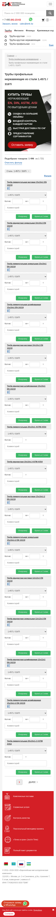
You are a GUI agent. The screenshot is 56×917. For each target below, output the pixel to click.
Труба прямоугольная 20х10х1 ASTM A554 (26, 427)
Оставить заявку (22, 144)
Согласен (9, 914)
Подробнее (37, 910)
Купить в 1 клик (41, 216)
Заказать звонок (10, 24)
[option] (7, 30)
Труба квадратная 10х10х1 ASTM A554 (25, 462)
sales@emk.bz (26, 24)
